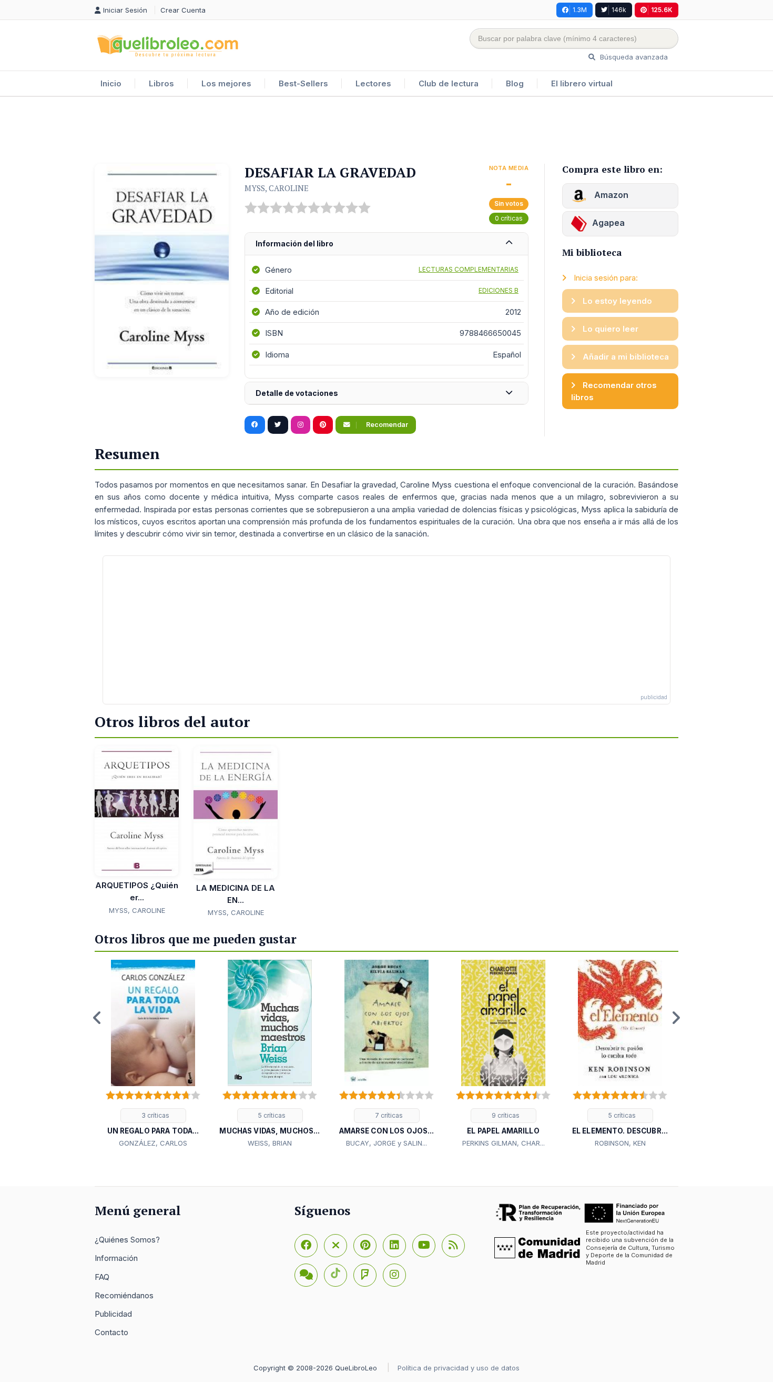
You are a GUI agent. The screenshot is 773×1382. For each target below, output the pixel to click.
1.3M (580, 10)
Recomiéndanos (124, 1295)
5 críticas (271, 1115)
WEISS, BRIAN (270, 1143)
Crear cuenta (183, 10)
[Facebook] (306, 1245)
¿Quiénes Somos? (127, 1240)
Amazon (610, 195)
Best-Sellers (303, 83)
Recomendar (386, 425)
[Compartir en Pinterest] (323, 425)
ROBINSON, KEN (620, 1143)
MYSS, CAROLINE (277, 188)
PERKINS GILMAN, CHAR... (503, 1143)
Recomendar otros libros (614, 391)
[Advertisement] (386, 131)
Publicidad (113, 1314)
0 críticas (509, 218)
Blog (515, 83)
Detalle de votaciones (297, 393)
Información (116, 1258)
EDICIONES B (498, 290)
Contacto (111, 1332)
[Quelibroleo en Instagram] (300, 425)
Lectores (373, 83)
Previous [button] (97, 1018)
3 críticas (154, 1115)
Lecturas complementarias (468, 269)
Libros (161, 83)
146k (619, 10)
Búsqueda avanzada (633, 57)
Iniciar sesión (126, 10)
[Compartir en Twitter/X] (278, 425)
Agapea (608, 222)
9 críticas (505, 1115)
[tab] (386, 244)
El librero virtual (582, 83)
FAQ (102, 1277)
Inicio (110, 83)
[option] (153, 1054)
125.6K (662, 10)
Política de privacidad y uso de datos (459, 1368)
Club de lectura (449, 83)
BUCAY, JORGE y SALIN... (386, 1143)
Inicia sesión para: (605, 278)
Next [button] (675, 1018)
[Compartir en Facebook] (255, 425)
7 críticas (388, 1115)
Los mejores (226, 83)
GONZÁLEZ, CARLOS (153, 1143)
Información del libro (294, 243)
